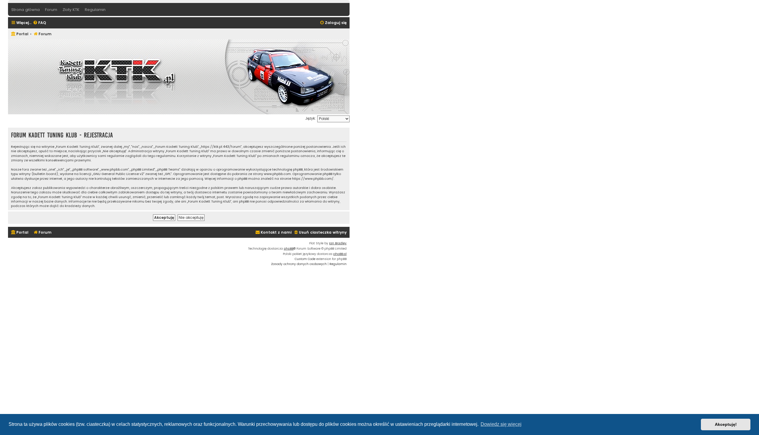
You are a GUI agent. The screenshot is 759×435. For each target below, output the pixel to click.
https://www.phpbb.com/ (313, 178)
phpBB (289, 248)
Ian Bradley (338, 243)
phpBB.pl (340, 254)
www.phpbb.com (277, 174)
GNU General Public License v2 (118, 174)
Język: (310, 118)
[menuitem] (39, 23)
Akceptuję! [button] (726, 424)
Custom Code (305, 259)
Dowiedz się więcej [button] (501, 424)
